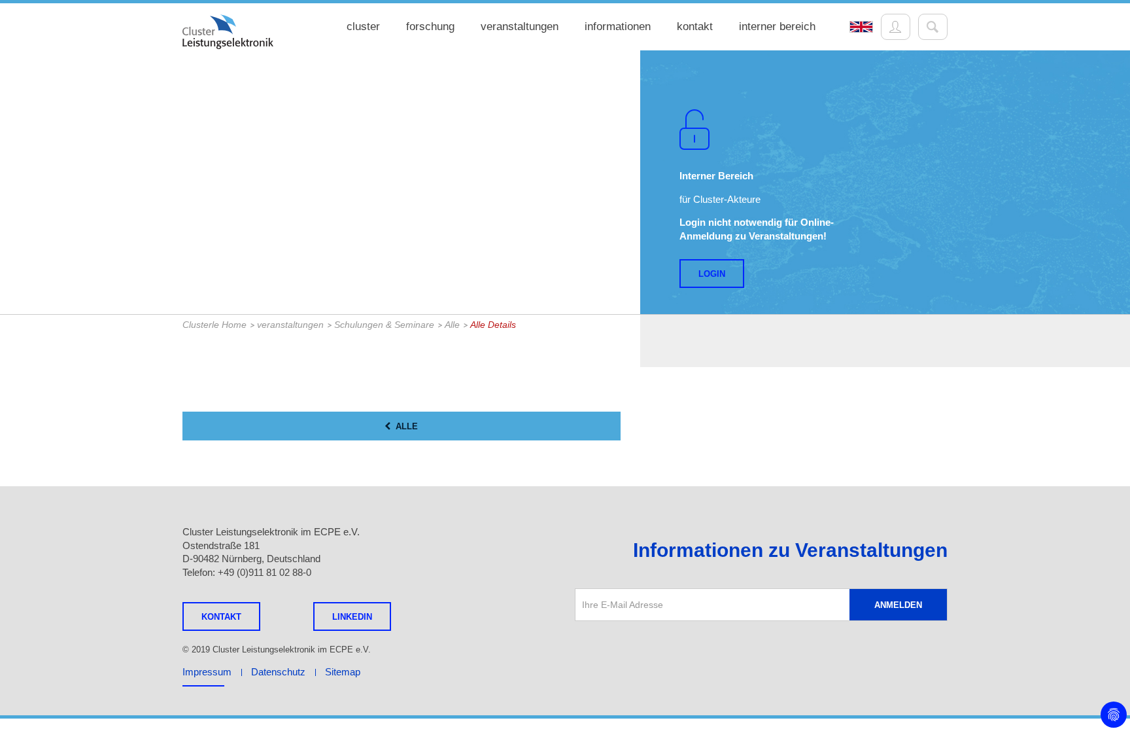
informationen (618, 26)
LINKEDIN (352, 617)
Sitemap (342, 671)
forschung (430, 26)
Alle (452, 324)
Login (711, 274)
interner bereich (777, 26)
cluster (363, 26)
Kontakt (221, 617)
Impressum (206, 671)
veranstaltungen (519, 26)
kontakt (695, 26)
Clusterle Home (214, 324)
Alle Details (493, 324)
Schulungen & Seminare (384, 324)
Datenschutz (278, 671)
